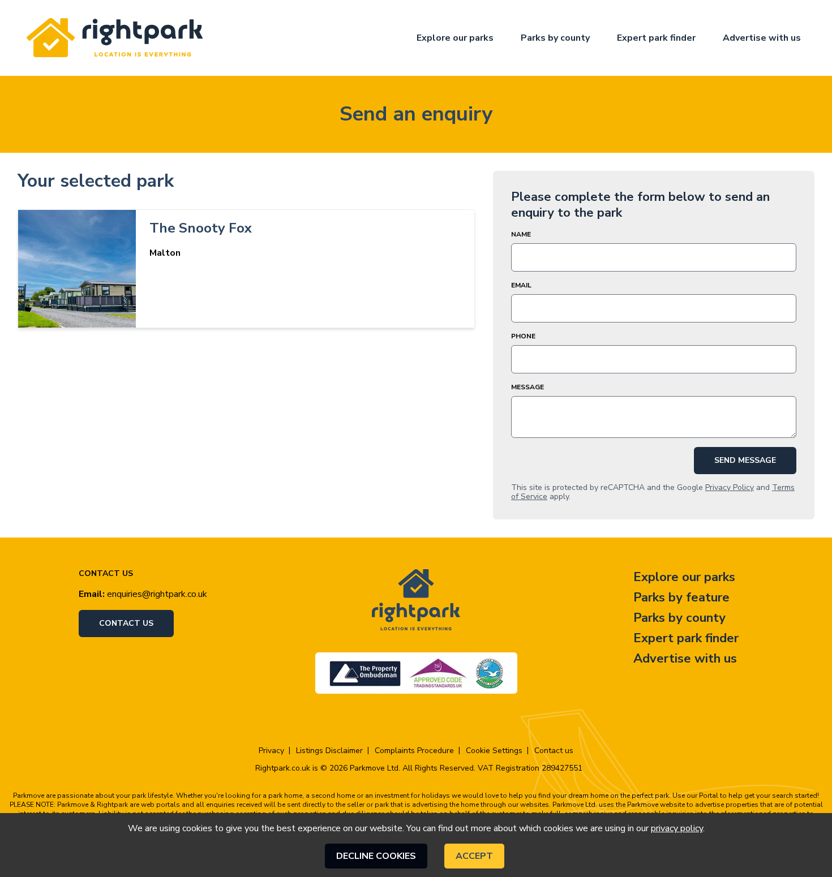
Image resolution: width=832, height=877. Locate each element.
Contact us (126, 623)
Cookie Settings (494, 750)
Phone (523, 336)
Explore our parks (455, 38)
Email (521, 285)
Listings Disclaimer (329, 750)
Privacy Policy (729, 487)
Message (527, 387)
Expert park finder (656, 38)
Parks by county (555, 38)
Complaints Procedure (414, 750)
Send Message (745, 460)
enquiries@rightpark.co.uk (157, 594)
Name (521, 234)
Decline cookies (376, 856)
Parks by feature (681, 597)
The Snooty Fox (200, 228)
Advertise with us (762, 38)
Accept (474, 856)
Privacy (271, 750)
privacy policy (677, 828)
